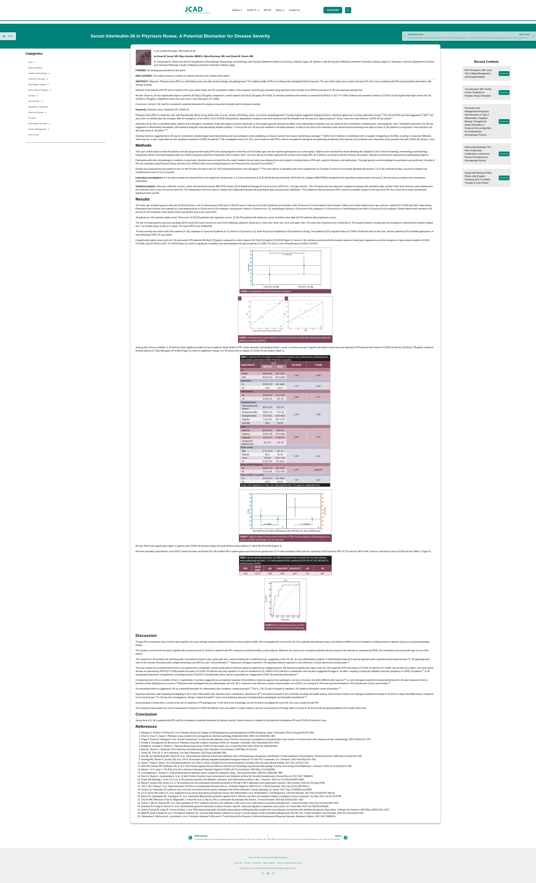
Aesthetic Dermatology (37, 73)
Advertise (247, 863)
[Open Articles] (241, 10)
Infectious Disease (35, 112)
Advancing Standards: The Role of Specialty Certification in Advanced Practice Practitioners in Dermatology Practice (478, 154)
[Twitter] (268, 873)
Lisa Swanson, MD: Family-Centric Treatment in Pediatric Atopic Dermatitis (478, 92)
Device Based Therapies (38, 90)
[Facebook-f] (262, 873)
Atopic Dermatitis (35, 68)
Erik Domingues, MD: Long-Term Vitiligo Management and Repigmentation (478, 73)
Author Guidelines (269, 863)
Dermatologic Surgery (37, 84)
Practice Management (37, 129)
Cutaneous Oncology (36, 79)
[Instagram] (273, 873)
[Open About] (283, 10)
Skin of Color (33, 135)
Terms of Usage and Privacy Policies (289, 863)
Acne (30, 62)
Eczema (31, 96)
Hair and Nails (34, 101)
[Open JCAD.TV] (258, 10)
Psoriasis (32, 118)
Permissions (257, 863)
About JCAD (238, 863)
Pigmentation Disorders (37, 124)
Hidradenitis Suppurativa (38, 107)
